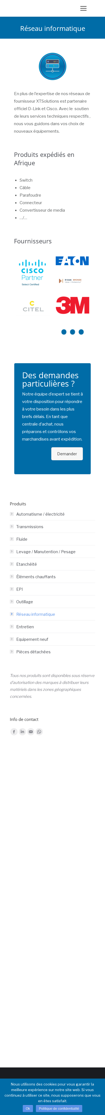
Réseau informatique (35, 614)
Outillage (24, 601)
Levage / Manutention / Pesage (46, 551)
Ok (28, 1109)
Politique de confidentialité (59, 1109)
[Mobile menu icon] (83, 8)
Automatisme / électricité (40, 514)
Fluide (21, 539)
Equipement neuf (32, 639)
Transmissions (29, 526)
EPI (19, 589)
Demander (67, 453)
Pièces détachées (33, 651)
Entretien (25, 626)
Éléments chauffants (36, 576)
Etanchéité (26, 564)
